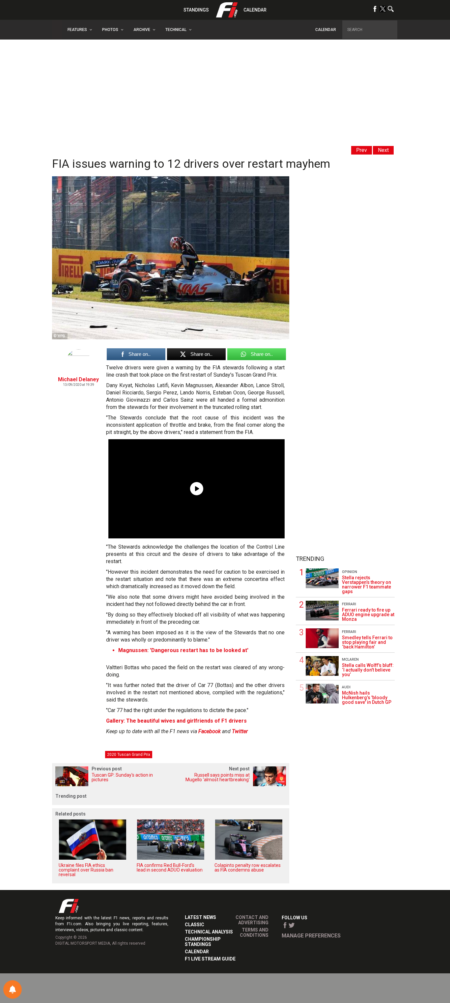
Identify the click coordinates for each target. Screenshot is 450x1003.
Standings (196, 10)
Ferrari (349, 604)
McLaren (350, 659)
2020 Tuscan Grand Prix (128, 754)
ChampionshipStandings (203, 941)
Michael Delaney (78, 379)
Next (383, 150)
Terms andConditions (254, 932)
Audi (346, 687)
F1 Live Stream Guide (210, 958)
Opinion (349, 572)
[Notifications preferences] (12, 989)
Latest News (200, 917)
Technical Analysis (209, 931)
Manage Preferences (311, 935)
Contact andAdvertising (252, 920)
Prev (361, 150)
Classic (194, 924)
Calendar (255, 10)
